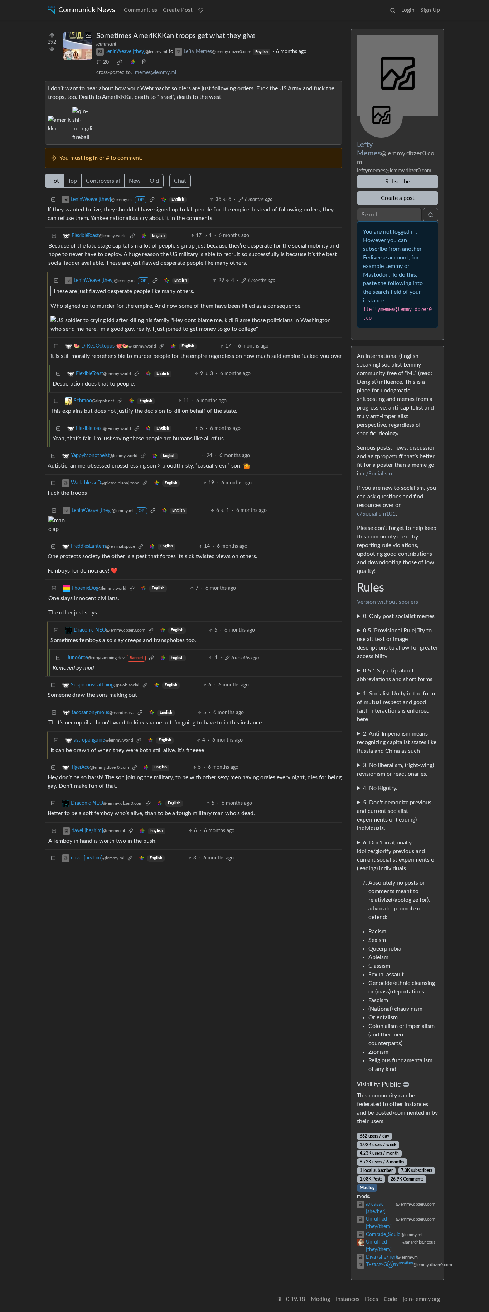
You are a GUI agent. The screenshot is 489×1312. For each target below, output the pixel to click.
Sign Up (430, 10)
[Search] (392, 10)
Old (154, 181)
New (135, 181)
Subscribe (397, 182)
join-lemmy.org (421, 1299)
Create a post (398, 198)
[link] (119, 62)
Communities (140, 10)
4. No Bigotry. (380, 788)
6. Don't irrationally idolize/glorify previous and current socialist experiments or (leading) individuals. (396, 855)
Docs (371, 1299)
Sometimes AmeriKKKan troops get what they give (176, 35)
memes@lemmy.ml (155, 72)
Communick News (86, 10)
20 (106, 62)
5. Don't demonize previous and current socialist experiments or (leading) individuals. (394, 815)
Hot (54, 181)
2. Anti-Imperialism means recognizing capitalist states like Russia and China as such (396, 742)
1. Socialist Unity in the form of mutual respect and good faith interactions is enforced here (396, 706)
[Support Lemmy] (200, 10)
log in (91, 158)
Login (408, 10)
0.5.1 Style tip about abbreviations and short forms (394, 675)
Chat (180, 181)
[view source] (144, 62)
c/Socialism (377, 474)
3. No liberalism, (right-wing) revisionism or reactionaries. (395, 769)
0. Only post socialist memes (399, 616)
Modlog (367, 1188)
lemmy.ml (106, 44)
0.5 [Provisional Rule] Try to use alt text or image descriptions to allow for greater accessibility (397, 643)
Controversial (103, 181)
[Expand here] (77, 46)
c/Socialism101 (376, 514)
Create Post (178, 10)
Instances (347, 1299)
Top (72, 181)
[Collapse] (53, 199)
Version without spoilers (387, 602)
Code (390, 1299)
